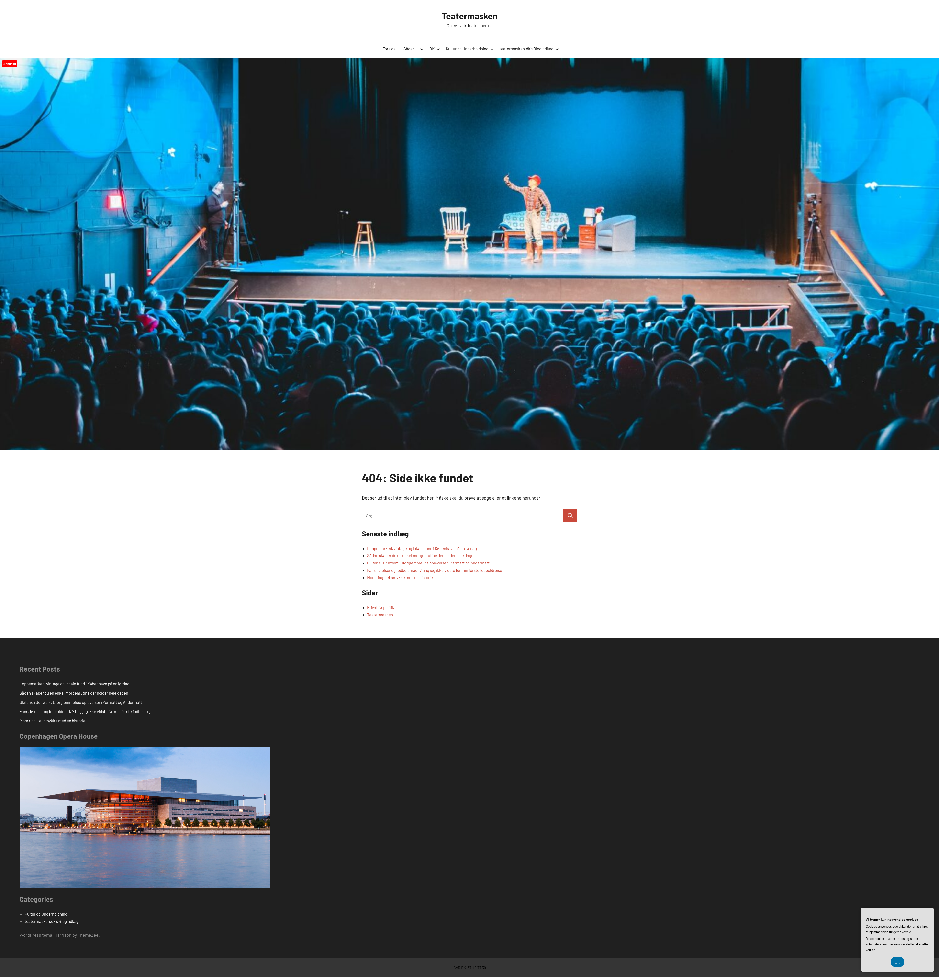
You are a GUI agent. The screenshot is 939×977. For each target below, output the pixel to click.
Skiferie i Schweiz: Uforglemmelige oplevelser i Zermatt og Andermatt (428, 562)
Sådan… (410, 48)
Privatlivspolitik (380, 607)
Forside (389, 48)
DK (432, 48)
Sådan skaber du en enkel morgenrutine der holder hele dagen (421, 555)
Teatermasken (470, 16)
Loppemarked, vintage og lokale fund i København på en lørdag (422, 548)
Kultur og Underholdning (467, 48)
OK (897, 962)
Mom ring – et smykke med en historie (400, 577)
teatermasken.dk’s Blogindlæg (526, 48)
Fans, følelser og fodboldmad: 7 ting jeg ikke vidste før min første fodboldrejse (434, 570)
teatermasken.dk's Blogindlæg (52, 921)
